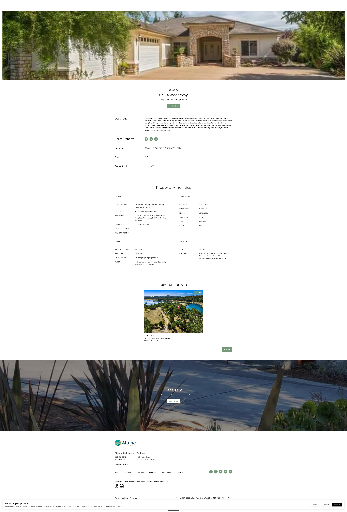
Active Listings (128, 472)
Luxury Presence (130, 498)
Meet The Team (166, 472)
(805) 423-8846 (120, 457)
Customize (326, 504)
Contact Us (180, 472)
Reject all (314, 504)
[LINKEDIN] (225, 471)
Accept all (337, 504)
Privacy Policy (227, 498)
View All (227, 349)
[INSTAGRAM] (216, 471)
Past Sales (141, 472)
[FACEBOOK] (211, 471)
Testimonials (152, 472)
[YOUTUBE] (220, 471)
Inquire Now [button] (173, 106)
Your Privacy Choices (173, 510)
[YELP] (230, 471)
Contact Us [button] (173, 401)
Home (116, 472)
